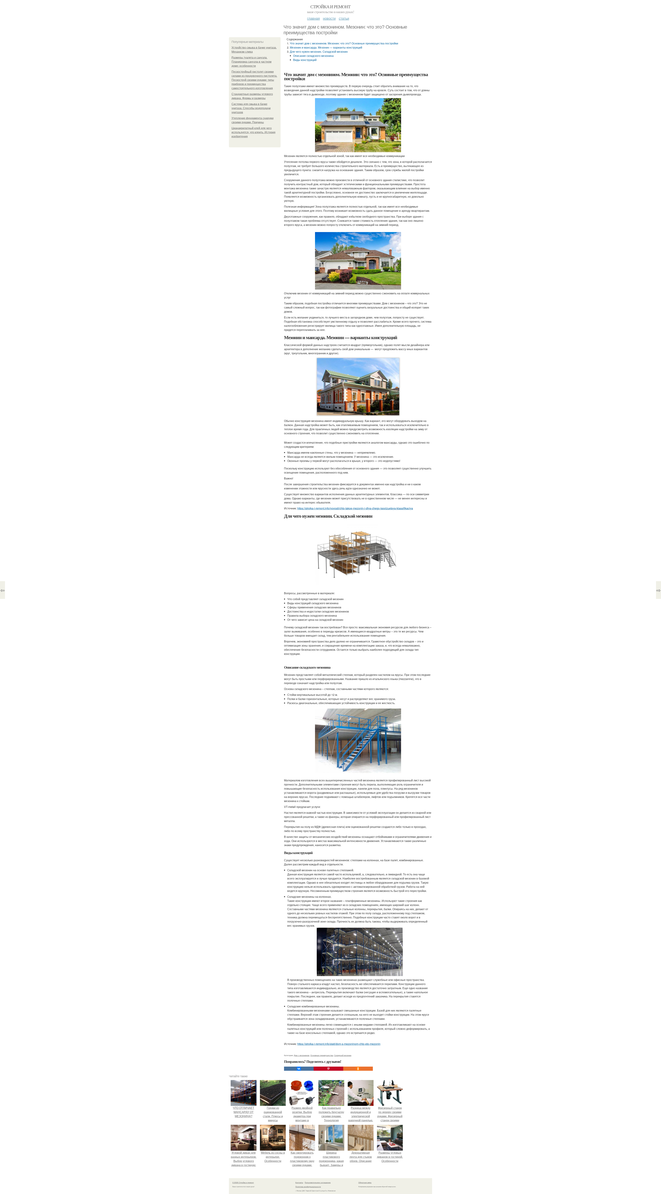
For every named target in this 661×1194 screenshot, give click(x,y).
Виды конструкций (305, 60)
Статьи (344, 18)
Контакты (299, 1182)
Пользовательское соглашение (318, 1182)
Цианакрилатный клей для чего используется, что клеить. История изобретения (253, 132)
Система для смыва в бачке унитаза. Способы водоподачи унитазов (251, 108)
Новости (329, 18)
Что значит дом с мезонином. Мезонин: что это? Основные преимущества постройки (344, 43)
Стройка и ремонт (330, 6)
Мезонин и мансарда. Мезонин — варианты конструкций (326, 47)
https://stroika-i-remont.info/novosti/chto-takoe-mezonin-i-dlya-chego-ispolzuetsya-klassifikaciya (355, 508)
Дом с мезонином (301, 1055)
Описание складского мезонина (313, 56)
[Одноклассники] (358, 1069)
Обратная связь (364, 1182)
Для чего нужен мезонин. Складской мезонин (319, 52)
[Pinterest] (328, 1069)
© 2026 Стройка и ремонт (243, 1182)
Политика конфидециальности (308, 1186)
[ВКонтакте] (299, 1069)
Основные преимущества (321, 1055)
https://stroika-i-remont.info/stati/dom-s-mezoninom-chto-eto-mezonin (338, 1044)
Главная (313, 18)
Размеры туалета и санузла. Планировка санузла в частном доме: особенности (251, 61)
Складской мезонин (342, 1055)
